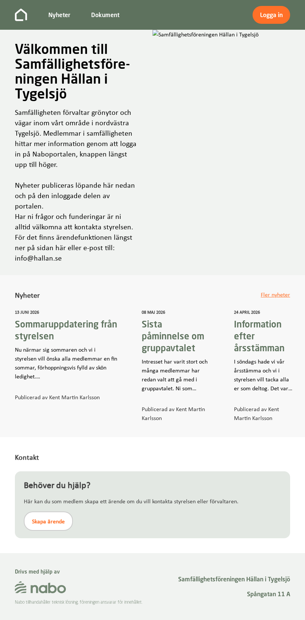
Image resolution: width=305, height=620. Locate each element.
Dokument (105, 15)
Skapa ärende (48, 521)
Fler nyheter (275, 294)
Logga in (271, 15)
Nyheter (59, 15)
